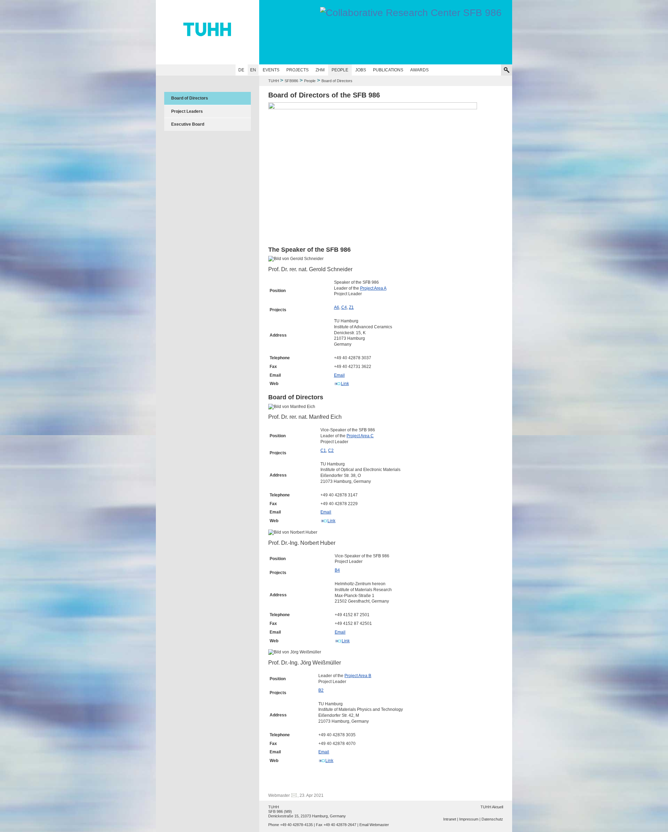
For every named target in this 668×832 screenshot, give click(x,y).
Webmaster (279, 795)
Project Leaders (187, 111)
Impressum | (469, 819)
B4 (337, 570)
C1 (323, 450)
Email (339, 375)
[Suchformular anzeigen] (506, 70)
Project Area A (373, 288)
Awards (419, 70)
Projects (297, 70)
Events (271, 70)
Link (345, 383)
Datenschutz (492, 819)
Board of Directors (189, 98)
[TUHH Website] (207, 32)
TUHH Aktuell (491, 807)
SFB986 (291, 81)
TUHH (273, 81)
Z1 (351, 307)
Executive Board (187, 124)
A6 (336, 307)
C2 (331, 450)
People (340, 70)
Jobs (360, 70)
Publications (388, 70)
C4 (344, 307)
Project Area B (357, 675)
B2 (321, 690)
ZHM (320, 70)
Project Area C (360, 435)
